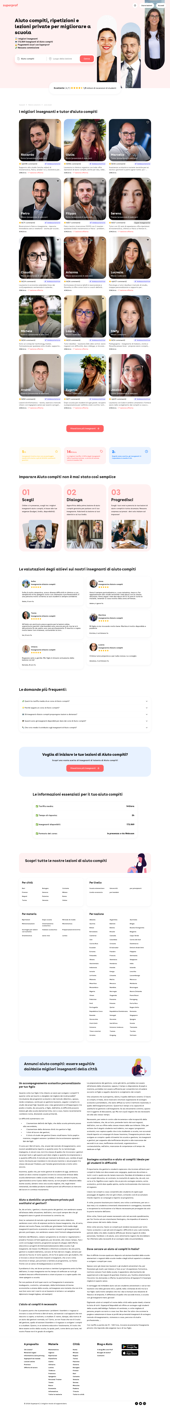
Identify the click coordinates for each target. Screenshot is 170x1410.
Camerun (92, 936)
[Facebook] (136, 1403)
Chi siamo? (28, 1350)
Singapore (134, 1015)
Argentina (113, 920)
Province (27, 1364)
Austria (92, 924)
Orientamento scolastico (47, 925)
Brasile (112, 932)
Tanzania (133, 1027)
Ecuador (92, 947)
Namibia (113, 987)
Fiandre (112, 951)
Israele (92, 971)
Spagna (133, 1019)
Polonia (112, 1003)
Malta (112, 979)
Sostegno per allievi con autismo (30, 931)
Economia (52, 1388)
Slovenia (113, 1019)
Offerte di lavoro (30, 1367)
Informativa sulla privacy (34, 1355)
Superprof (22, 105)
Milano (64, 892)
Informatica (53, 1391)
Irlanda (112, 967)
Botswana (93, 932)
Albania (92, 920)
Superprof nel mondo (32, 1358)
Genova (45, 892)
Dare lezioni (147, 5)
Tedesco (51, 1370)
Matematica (67, 924)
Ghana (92, 959)
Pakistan (92, 999)
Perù (91, 1003)
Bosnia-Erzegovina (137, 928)
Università (114, 888)
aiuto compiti (48, 105)
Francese (52, 1373)
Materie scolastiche (34, 105)
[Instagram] (144, 1403)
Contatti (100, 1355)
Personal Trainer (55, 1379)
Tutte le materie (55, 1394)
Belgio (132, 924)
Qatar (112, 1007)
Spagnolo (52, 1376)
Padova (76, 1388)
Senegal (113, 1015)
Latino (64, 936)
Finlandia (93, 955)
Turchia (133, 1031)
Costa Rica (93, 943)
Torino (24, 900)
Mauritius (93, 983)
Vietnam (133, 1035)
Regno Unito (134, 1007)
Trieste (76, 1391)
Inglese (51, 1352)
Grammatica (27, 936)
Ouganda (113, 995)
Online (64, 900)
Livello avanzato (96, 892)
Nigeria (92, 991)
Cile (90, 939)
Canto (50, 1361)
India (132, 963)
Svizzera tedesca (116, 1027)
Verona (75, 1382)
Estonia (92, 951)
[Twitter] (140, 1403)
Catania (65, 888)
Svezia (132, 1023)
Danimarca (134, 943)
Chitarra (51, 1364)
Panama (113, 999)
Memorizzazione (28, 924)
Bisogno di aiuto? (104, 1352)
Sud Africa (113, 1023)
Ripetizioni (26, 920)
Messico (113, 983)
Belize (91, 928)
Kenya (112, 971)
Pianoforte (52, 1358)
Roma (64, 896)
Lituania (113, 975)
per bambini (114, 892)
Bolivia (112, 928)
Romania (133, 1011)
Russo (50, 1385)
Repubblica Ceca (96, 1011)
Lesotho (133, 971)
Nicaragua (134, 987)
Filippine (133, 951)
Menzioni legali (30, 1352)
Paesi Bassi (134, 995)
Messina (76, 1385)
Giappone (133, 959)
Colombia (113, 939)
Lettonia (92, 975)
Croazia (113, 943)
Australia (133, 920)
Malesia (92, 979)
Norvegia (113, 991)
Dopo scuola (47, 920)
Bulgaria (133, 932)
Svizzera (92, 1027)
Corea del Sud (135, 939)
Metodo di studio (69, 920)
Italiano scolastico (49, 930)
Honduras (113, 963)
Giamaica (113, 959)
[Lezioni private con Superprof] (10, 5)
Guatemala (94, 963)
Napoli (24, 896)
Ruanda (92, 1015)
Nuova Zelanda (136, 991)
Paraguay (133, 999)
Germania (133, 955)
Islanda (133, 967)
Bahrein (112, 924)
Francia (112, 955)
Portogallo (93, 1007)
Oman (91, 995)
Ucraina (92, 1035)
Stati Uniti (93, 1023)
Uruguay (113, 1035)
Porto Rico (134, 1003)
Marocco (133, 979)
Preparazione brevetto (71, 930)
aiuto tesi (46, 936)
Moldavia (133, 983)
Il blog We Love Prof (105, 1350)
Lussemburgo (135, 975)
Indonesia (93, 967)
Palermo (45, 896)
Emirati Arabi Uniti (137, 947)
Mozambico (93, 987)
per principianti (136, 888)
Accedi (161, 5)
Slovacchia (93, 1019)
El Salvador (114, 947)
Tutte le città (78, 1394)
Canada (113, 936)
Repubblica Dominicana (119, 1011)
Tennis (51, 1382)
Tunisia (112, 1031)
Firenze (25, 892)
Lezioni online (29, 1361)
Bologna (45, 888)
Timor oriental (95, 1031)
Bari (23, 888)
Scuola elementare (96, 888)
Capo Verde (134, 936)
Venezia (45, 900)
